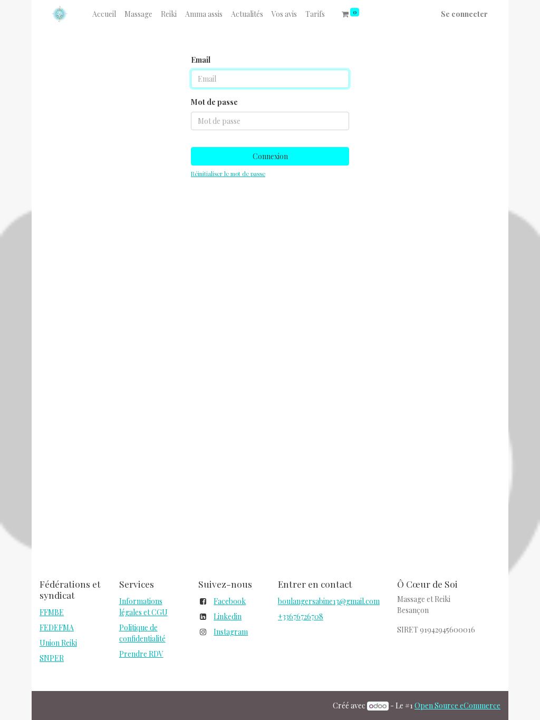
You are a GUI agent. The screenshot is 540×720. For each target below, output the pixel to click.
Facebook (230, 601)
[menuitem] (104, 14)
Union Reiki (58, 643)
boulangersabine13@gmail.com (329, 601)
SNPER (52, 658)
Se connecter (464, 14)
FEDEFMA (57, 627)
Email (200, 60)
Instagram (231, 632)
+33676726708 (300, 616)
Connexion (270, 156)
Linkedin (228, 616)
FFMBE (52, 612)
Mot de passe (214, 102)
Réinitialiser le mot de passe (228, 174)
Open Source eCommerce (457, 705)
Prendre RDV (141, 654)
